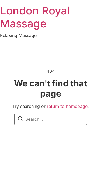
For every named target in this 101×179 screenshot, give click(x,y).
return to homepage (67, 106)
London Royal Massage (35, 17)
